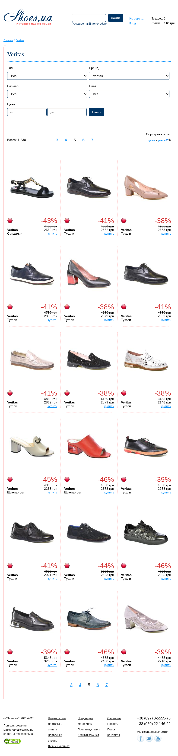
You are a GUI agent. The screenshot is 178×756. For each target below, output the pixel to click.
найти (115, 18)
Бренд (94, 68)
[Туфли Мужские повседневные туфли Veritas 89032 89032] (32, 360)
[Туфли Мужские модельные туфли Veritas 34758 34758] (146, 274)
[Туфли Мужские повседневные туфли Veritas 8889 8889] (89, 533)
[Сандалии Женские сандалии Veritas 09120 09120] (32, 187)
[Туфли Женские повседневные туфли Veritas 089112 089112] (146, 360)
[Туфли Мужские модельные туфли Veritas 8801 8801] (89, 619)
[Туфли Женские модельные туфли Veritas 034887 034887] (89, 274)
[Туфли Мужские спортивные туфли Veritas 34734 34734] (32, 533)
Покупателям (57, 718)
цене (151, 140)
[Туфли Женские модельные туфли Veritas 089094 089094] (146, 187)
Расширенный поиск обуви (89, 23)
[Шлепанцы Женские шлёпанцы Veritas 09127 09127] (89, 446)
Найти (96, 112)
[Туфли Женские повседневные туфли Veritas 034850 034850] (32, 619)
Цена (11, 104)
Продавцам (85, 718)
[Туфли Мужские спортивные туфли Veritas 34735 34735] (146, 446)
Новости (112, 724)
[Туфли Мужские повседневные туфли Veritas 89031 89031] (32, 274)
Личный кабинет (59, 746)
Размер (13, 86)
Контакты (113, 735)
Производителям (89, 729)
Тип (10, 68)
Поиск (111, 729)
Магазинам (85, 724)
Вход (132, 23)
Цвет (92, 86)
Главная (8, 40)
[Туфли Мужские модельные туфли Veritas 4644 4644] (146, 533)
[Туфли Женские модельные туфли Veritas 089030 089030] (146, 619)
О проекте (114, 718)
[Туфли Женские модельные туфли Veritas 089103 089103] (89, 360)
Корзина (136, 18)
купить (52, 233)
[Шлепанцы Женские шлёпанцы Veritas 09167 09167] (32, 446)
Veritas (20, 40)
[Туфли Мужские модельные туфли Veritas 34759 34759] (89, 187)
